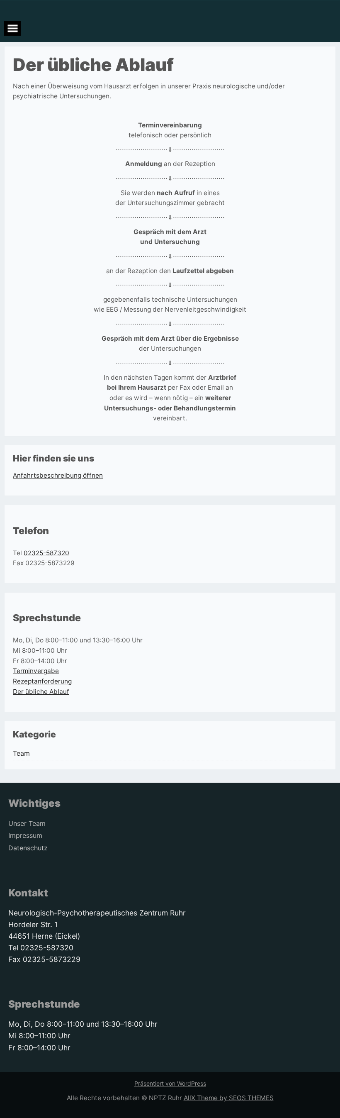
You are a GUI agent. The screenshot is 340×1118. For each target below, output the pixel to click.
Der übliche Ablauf (41, 692)
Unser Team (27, 824)
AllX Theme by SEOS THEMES (229, 1098)
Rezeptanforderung (42, 681)
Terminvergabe (36, 671)
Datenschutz (28, 848)
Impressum (25, 836)
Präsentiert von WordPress (170, 1083)
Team (21, 753)
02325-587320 (46, 553)
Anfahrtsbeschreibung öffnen (58, 475)
